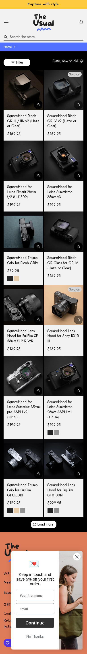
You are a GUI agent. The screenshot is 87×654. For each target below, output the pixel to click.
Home (8, 47)
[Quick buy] (38, 104)
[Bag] (80, 21)
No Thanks (35, 636)
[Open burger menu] (6, 21)
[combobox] (43, 37)
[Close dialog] (77, 557)
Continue (35, 622)
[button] (80, 21)
